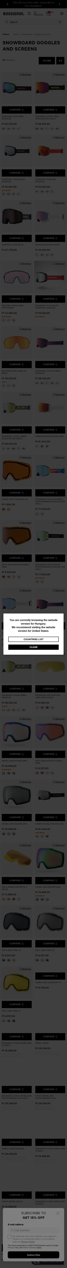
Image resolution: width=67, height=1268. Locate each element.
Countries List (33, 639)
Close (33, 647)
